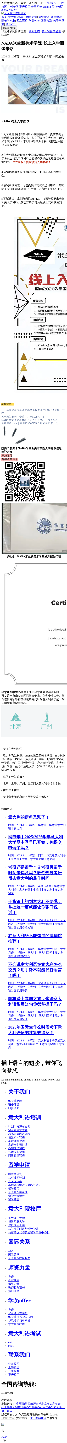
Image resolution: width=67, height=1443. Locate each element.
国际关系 (46, 20)
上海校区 (13, 1367)
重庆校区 (24, 6)
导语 (11, 1251)
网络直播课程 (16, 1155)
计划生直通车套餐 (19, 1126)
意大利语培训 (16, 16)
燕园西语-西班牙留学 (28, 1403)
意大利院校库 (24, 1209)
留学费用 (13, 1188)
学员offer (34, 20)
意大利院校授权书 (19, 1258)
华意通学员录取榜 (19, 1320)
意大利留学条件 (17, 1192)
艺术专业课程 (16, 1151)
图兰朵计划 (15, 1174)
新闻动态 (34, 31)
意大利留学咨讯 (51, 31)
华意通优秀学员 (17, 1313)
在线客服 (6, 1400)
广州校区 (13, 6)
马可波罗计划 (16, 1177)
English (47, 6)
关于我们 (19, 1092)
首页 (4, 16)
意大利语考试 (24, 1333)
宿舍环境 (13, 1104)
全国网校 (36, 6)
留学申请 (56, 16)
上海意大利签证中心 (16, 1407)
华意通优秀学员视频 (20, 1316)
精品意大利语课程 (19, 1133)
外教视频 (13, 1280)
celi (10, 1342)
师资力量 (31, 16)
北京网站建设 (38, 1418)
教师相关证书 (16, 1287)
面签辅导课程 (16, 1148)
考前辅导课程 (16, 1141)
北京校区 (52, 3)
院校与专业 (8, 20)
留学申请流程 (16, 1195)
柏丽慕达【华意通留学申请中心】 (28, 1232)
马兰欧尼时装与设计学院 (23, 1228)
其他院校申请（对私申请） (24, 1184)
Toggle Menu (9, 28)
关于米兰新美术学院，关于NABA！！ (23, 416)
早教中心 (34, 1407)
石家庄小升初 (48, 1407)
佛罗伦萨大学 (16, 1225)
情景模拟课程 (16, 1137)
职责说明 (13, 1108)
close (4, 1436)
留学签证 (13, 1199)
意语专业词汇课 (17, 1144)
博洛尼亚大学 (16, 1221)
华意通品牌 (15, 1100)
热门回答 (13, 1291)
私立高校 (21, 20)
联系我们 (10, 24)
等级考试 (43, 16)
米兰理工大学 (16, 1218)
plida (11, 1345)
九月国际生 (15, 1181)
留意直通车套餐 (17, 1130)
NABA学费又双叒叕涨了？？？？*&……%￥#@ (29, 420)
